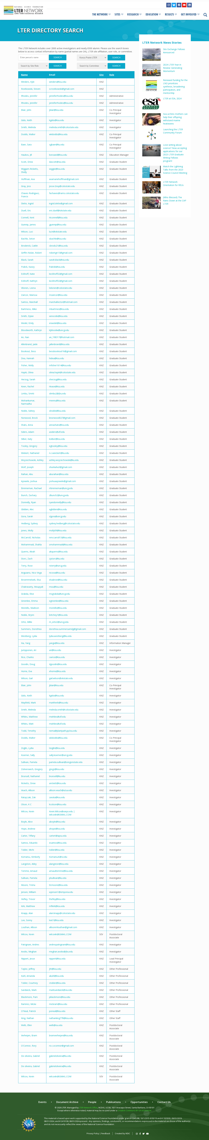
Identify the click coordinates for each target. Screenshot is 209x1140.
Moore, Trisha (28, 885)
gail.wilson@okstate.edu (61, 678)
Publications (113, 1102)
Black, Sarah (27, 259)
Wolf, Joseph (27, 467)
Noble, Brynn (27, 614)
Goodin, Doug (28, 664)
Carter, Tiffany (28, 835)
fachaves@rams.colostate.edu (64, 193)
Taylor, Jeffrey (28, 968)
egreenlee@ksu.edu (58, 600)
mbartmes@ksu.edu (59, 309)
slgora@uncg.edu (57, 516)
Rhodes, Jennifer (29, 95)
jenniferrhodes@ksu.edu (61, 95)
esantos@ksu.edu (58, 842)
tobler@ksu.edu (56, 849)
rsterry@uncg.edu (57, 565)
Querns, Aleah (28, 551)
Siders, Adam (27, 431)
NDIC (128, 1133)
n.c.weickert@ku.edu (59, 453)
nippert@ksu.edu (57, 958)
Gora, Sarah (27, 516)
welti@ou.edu (55, 1025)
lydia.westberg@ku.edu (60, 636)
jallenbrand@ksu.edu (59, 344)
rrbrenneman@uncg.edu (61, 488)
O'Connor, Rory (28, 1045)
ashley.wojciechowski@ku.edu (64, 460)
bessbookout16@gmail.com (63, 351)
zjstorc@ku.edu (56, 558)
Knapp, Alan (27, 913)
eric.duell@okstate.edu (60, 210)
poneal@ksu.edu (57, 1011)
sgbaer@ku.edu (56, 144)
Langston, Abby (29, 863)
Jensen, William (28, 892)
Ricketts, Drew (28, 783)
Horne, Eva (26, 671)
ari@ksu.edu (55, 650)
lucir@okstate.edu (58, 231)
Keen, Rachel (27, 386)
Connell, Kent (27, 217)
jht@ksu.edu (55, 968)
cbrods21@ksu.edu (58, 245)
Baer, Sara (26, 144)
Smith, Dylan (27, 316)
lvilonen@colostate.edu (60, 287)
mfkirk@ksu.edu (57, 906)
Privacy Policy (93, 1133)
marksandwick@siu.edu (60, 990)
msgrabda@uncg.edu (59, 593)
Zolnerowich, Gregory (32, 769)
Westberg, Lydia (29, 636)
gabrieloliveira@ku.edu (60, 1055)
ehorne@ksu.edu (57, 671)
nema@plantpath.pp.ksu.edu (63, 730)
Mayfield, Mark (28, 702)
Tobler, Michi (27, 849)
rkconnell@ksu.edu (58, 217)
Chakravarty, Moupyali (32, 586)
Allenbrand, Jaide (29, 344)
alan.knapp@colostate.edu (62, 913)
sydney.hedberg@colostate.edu (64, 523)
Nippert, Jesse (28, 958)
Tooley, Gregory (29, 446)
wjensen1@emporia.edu (61, 892)
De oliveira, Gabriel (30, 1055)
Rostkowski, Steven (30, 88)
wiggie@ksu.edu (57, 168)
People (92, 1102)
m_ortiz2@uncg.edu (59, 621)
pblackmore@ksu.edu (59, 997)
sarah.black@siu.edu (59, 259)
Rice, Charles (27, 657)
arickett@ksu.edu (57, 783)
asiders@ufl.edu (57, 431)
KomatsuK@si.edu (58, 856)
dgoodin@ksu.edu (58, 664)
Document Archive (67, 1102)
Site (101, 74)
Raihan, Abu (27, 474)
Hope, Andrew (28, 828)
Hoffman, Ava (28, 179)
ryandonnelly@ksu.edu (60, 502)
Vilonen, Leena (28, 287)
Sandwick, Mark (29, 990)
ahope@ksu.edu (57, 828)
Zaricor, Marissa (29, 294)
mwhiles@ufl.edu (57, 716)
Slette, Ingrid (27, 203)
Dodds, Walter (28, 134)
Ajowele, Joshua (29, 481)
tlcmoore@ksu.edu (58, 885)
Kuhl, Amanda (28, 975)
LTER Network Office (88, 1107)
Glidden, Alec (27, 509)
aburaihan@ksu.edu (58, 474)
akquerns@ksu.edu (58, 551)
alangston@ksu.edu (58, 863)
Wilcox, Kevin (27, 811)
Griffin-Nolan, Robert (31, 252)
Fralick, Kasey (28, 266)
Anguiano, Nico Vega (31, 572)
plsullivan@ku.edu (57, 877)
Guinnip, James (28, 224)
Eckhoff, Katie (28, 273)
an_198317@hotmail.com (61, 337)
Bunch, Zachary (29, 495)
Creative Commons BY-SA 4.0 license (134, 1110)
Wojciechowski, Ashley (32, 460)
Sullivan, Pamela (29, 762)
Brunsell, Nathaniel (30, 776)
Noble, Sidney (28, 410)
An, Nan (25, 337)
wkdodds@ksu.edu (58, 134)
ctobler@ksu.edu (57, 982)
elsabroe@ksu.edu (58, 579)
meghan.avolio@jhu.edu (61, 951)
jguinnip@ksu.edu (57, 224)
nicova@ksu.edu (57, 572)
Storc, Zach (26, 558)
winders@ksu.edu (57, 81)
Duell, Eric (26, 210)
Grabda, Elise (27, 593)
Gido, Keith (26, 120)
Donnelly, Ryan (28, 502)
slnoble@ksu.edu (57, 410)
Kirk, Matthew (28, 906)
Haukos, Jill (26, 154)
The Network (100, 14)
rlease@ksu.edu (57, 386)
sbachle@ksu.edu (57, 238)
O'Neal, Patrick (28, 1011)
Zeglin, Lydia (27, 748)
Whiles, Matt (27, 723)
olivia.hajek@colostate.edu (62, 372)
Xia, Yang (25, 643)
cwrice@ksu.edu (57, 657)
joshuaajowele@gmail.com (62, 481)
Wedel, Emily (27, 323)
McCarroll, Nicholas (30, 537)
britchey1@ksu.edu (58, 614)
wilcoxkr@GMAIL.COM (60, 934)
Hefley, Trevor (28, 899)
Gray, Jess (26, 186)
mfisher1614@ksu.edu (60, 365)
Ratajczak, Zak (28, 797)
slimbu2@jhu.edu (57, 393)
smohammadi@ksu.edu (60, 544)
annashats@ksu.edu (59, 424)
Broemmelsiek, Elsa (31, 579)
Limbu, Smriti (27, 393)
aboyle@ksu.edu (57, 821)
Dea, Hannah (27, 358)
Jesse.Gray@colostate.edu (62, 186)
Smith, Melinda (28, 127)
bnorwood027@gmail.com (62, 417)
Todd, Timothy (28, 730)
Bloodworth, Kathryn (31, 330)
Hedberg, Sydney (29, 523)
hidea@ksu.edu (56, 358)
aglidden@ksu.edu (58, 509)
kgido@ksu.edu (56, 120)
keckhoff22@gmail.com (60, 273)
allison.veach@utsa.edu (60, 790)
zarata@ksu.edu (57, 797)
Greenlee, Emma (29, 600)
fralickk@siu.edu (57, 266)
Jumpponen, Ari (28, 650)
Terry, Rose (27, 565)
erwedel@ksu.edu (57, 323)
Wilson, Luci (27, 231)
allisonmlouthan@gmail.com (63, 927)
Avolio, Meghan (29, 951)
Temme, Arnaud (29, 870)
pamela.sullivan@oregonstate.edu (65, 762)
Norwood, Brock (29, 417)
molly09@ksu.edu (57, 530)
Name (24, 74)
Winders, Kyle (27, 81)
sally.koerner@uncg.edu (60, 755)
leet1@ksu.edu (56, 920)
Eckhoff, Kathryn (29, 280)
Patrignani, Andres (30, 944)
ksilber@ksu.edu (57, 438)
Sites (117, 14)
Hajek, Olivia (27, 372)
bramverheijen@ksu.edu (61, 1035)
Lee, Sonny (26, 920)
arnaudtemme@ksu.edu (61, 870)
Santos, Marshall (29, 302)
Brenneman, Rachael (31, 488)
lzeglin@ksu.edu (57, 748)
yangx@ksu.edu (56, 643)
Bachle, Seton (28, 238)
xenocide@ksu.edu (58, 316)
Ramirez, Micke (28, 1004)
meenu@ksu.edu (57, 400)
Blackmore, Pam (29, 997)
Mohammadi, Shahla (31, 544)
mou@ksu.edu (56, 586)
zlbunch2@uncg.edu (59, 495)
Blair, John (26, 109)
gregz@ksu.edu (56, 769)
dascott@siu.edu (57, 161)
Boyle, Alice (27, 821)
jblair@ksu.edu (56, 109)
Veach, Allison (28, 790)
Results (169, 14)
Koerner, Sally (28, 755)
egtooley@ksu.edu (58, 446)
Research (133, 14)
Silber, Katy (26, 438)
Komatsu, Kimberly (30, 856)
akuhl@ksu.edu (56, 975)
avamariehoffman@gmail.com (64, 179)
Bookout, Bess (28, 351)
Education (152, 14)
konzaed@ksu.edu (58, 154)
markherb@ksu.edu (58, 702)
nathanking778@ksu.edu (61, 1018)
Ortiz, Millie (26, 621)
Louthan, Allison (29, 927)
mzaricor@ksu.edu (58, 294)
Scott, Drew (27, 161)
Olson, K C (26, 804)
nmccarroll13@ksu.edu (60, 537)
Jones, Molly (27, 530)
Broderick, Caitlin (29, 245)
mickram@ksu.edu (58, 1004)
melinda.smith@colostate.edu (63, 127)
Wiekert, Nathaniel (30, 453)
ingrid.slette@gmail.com (61, 203)
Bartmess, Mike (29, 309)
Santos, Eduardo (29, 842)
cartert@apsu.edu (58, 835)
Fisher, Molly (27, 365)
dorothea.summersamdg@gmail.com (67, 629)
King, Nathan (27, 1018)
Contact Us (164, 1102)
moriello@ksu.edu (58, 607)
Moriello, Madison (30, 607)
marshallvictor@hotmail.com (63, 302)
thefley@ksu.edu (57, 899)
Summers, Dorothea (31, 629)
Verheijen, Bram (29, 1035)
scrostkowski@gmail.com (61, 88)
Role (111, 74)
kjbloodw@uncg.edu (59, 330)
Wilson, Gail (27, 678)
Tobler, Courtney (29, 982)
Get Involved (189, 14)
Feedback (105, 1133)
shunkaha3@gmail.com (60, 467)
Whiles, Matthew (29, 716)
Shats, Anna (27, 424)
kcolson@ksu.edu (57, 804)
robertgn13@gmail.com (60, 252)
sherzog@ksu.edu (58, 379)
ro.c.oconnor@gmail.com (61, 1045)
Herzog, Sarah (28, 379)
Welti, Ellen (26, 1025)
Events (42, 1102)
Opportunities (139, 1102)
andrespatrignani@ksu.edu (62, 944)
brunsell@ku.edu (57, 776)
